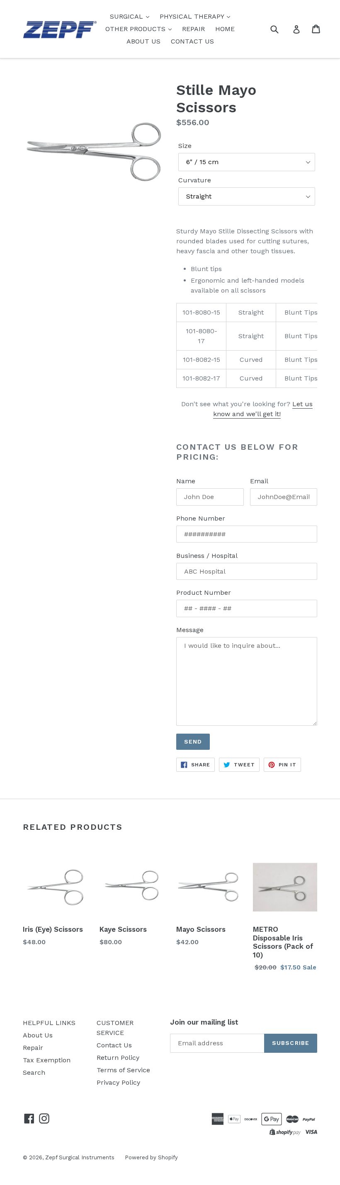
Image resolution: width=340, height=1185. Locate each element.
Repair (33, 1048)
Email (259, 481)
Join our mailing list (204, 1022)
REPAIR (193, 29)
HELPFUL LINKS (49, 1023)
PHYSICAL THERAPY (193, 16)
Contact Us (114, 1045)
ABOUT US (143, 41)
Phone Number (200, 518)
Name (185, 481)
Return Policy (118, 1057)
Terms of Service (123, 1070)
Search (34, 1072)
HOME (225, 29)
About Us (38, 1035)
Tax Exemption (46, 1060)
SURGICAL (127, 16)
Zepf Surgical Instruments (79, 1157)
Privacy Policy (118, 1082)
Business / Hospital (207, 556)
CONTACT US (192, 41)
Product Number (203, 592)
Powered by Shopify (151, 1157)
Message (190, 630)
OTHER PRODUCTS (136, 29)
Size (185, 146)
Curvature (194, 180)
